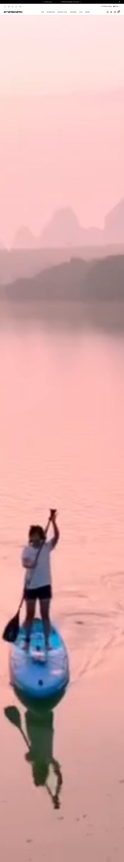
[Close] (119, 2)
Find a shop (107, 6)
